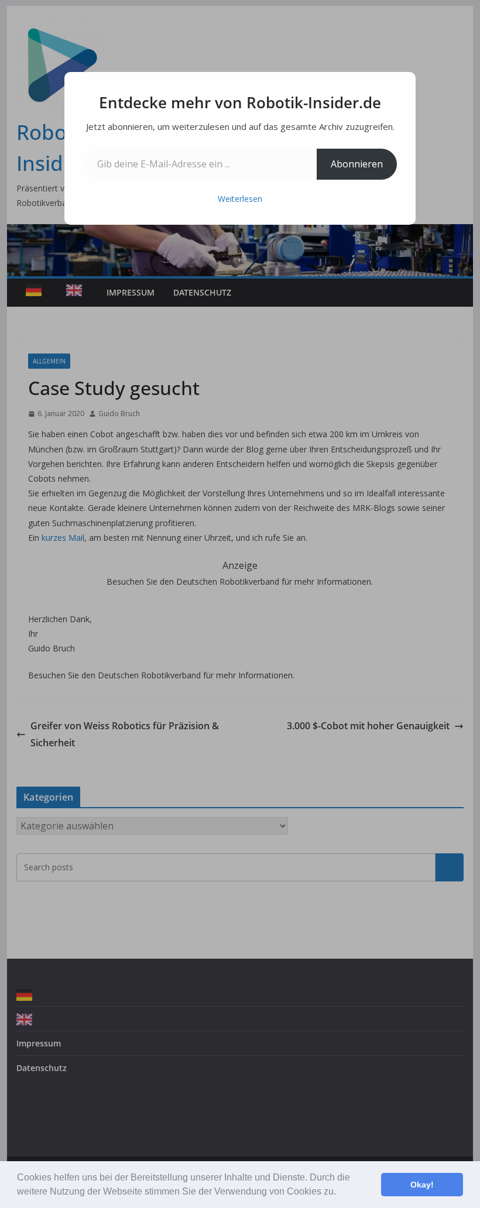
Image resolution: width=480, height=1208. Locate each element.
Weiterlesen (240, 198)
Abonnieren (357, 163)
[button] (340, 1193)
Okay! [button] (422, 1184)
